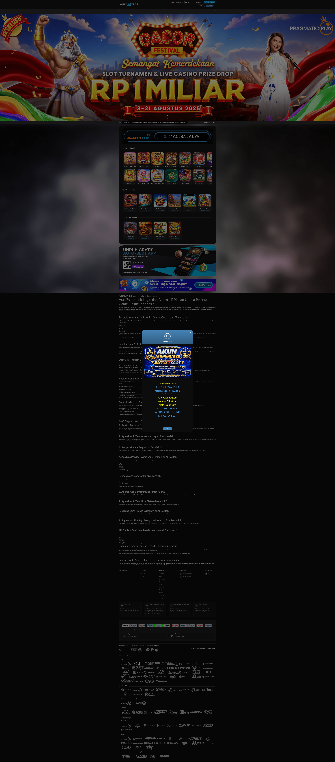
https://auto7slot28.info (167, 387)
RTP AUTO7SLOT (167, 416)
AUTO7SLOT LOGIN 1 (167, 408)
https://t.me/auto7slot (167, 394)
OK (167, 428)
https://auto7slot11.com (167, 391)
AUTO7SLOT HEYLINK (167, 412)
